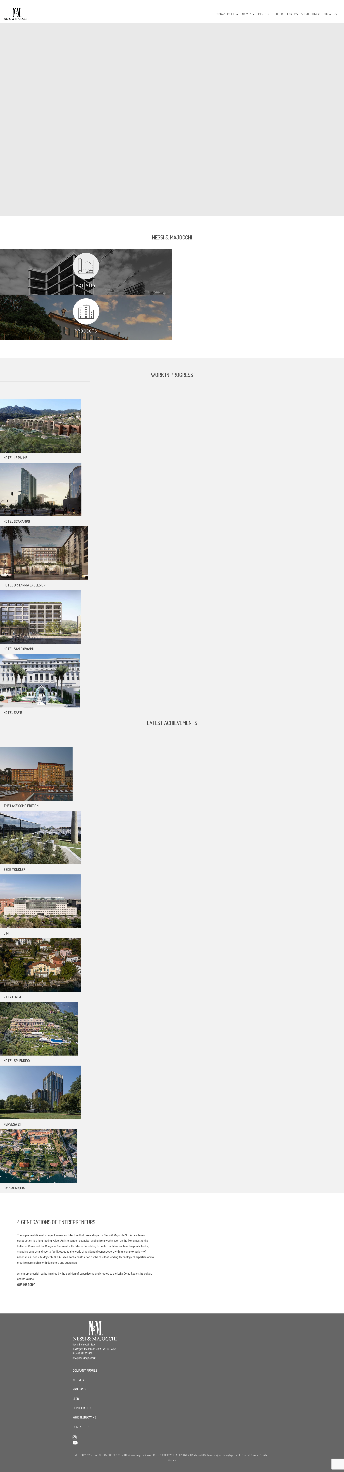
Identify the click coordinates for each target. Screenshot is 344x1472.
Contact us (330, 14)
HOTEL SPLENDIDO (17, 1060)
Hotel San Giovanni (19, 648)
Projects (263, 14)
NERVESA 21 (12, 1124)
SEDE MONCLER (14, 869)
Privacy (245, 1455)
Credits (172, 1460)
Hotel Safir (13, 712)
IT (339, 2)
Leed (275, 14)
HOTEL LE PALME (15, 457)
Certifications (289, 14)
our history (26, 1285)
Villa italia (12, 997)
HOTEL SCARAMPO (17, 521)
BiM (6, 933)
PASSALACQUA (14, 1188)
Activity (86, 285)
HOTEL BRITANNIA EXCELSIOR (25, 585)
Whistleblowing (310, 14)
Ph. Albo (264, 1455)
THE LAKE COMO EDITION (21, 805)
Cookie (254, 1455)
